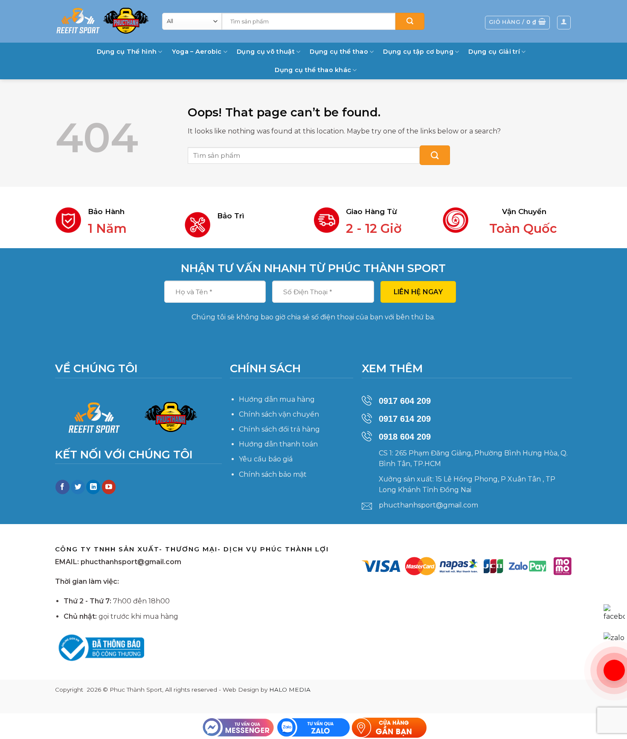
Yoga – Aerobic (197, 51)
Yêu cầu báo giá (266, 459)
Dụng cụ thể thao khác (313, 70)
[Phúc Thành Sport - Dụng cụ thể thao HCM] (102, 20)
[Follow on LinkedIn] (93, 487)
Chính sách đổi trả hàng (279, 429)
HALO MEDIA (290, 689)
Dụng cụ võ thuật (266, 51)
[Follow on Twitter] (78, 487)
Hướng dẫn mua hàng (277, 399)
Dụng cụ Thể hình (127, 51)
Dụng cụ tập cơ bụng (418, 51)
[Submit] (409, 21)
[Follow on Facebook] (62, 487)
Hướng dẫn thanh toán (278, 444)
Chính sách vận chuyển (279, 414)
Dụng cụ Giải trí (494, 51)
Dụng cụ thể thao (339, 51)
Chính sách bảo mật (273, 474)
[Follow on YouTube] (109, 487)
